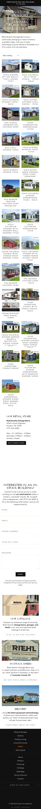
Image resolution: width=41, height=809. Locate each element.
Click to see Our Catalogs (20, 634)
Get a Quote (20, 750)
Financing (20, 764)
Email (5, 520)
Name (5, 510)
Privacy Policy (16, 583)
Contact (20, 779)
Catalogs (20, 768)
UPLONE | (21, 807)
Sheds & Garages (20, 732)
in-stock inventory (9, 670)
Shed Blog (20, 771)
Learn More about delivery (20, 725)
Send (20, 574)
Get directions (16, 443)
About (20, 757)
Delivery (20, 761)
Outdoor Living (20, 739)
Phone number (10, 531)
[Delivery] (20, 695)
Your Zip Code (10, 542)
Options (20, 736)
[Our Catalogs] (20, 605)
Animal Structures (20, 743)
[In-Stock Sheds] (20, 650)
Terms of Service (31, 583)
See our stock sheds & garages (20, 680)
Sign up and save (20, 785)
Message (6, 553)
